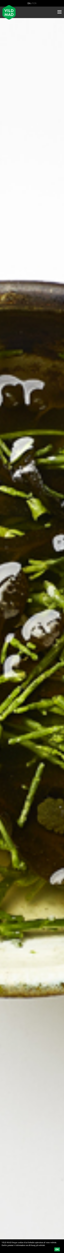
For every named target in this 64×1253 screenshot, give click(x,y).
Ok (57, 1249)
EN (34, 3)
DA (29, 3)
